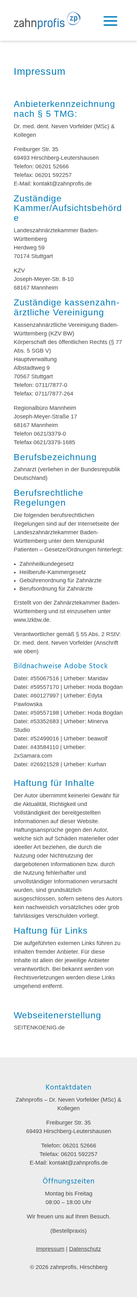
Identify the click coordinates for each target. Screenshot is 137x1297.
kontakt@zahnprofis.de (62, 183)
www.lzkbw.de (31, 620)
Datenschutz (85, 1249)
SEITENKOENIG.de (39, 1027)
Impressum (50, 1249)
